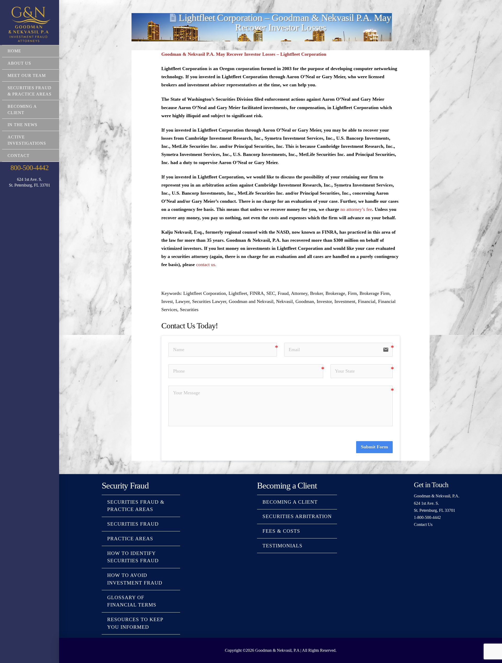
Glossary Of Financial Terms (131, 601)
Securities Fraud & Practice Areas (30, 91)
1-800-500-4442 (427, 517)
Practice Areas (130, 538)
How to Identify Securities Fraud (133, 557)
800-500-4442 (29, 168)
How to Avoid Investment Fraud (134, 579)
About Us (19, 63)
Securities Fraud (133, 524)
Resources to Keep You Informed (135, 623)
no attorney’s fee (356, 209)
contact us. (206, 264)
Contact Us (423, 524)
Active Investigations (27, 140)
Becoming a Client (22, 109)
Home (14, 51)
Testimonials (283, 545)
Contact (19, 155)
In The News (22, 124)
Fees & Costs (281, 531)
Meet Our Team (27, 75)
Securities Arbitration (297, 516)
